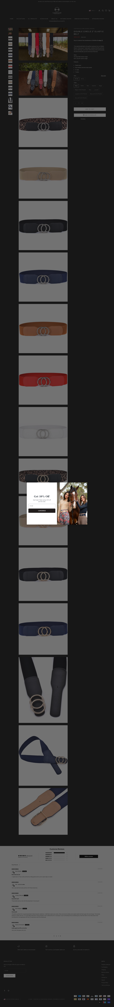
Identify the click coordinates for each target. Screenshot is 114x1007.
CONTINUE (42, 511)
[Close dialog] (85, 484)
